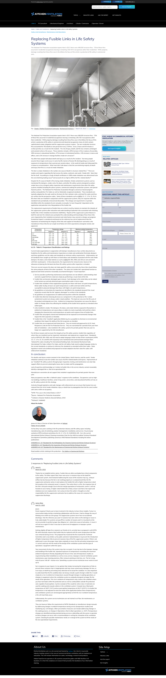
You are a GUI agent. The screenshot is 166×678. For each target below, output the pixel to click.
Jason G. (38, 467)
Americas (92, 129)
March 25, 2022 (40, 469)
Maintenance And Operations (56, 32)
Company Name (107, 212)
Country (121, 230)
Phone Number (106, 221)
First (103, 207)
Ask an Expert (126, 7)
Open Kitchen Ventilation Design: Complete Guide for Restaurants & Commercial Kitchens (120, 172)
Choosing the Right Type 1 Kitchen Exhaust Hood (120, 164)
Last (120, 207)
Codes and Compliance (42, 29)
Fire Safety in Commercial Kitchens (73, 451)
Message (104, 248)
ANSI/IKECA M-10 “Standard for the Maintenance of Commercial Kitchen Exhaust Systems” (60, 447)
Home (32, 29)
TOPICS (76, 15)
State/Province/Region (108, 230)
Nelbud (65, 423)
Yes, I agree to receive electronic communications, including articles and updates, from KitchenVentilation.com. (118, 275)
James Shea (39, 503)
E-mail (104, 239)
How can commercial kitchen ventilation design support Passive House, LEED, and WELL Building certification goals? (122, 181)
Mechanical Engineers (67, 129)
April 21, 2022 (40, 505)
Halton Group (39, 2)
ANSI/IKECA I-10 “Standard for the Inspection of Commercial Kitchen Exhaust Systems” (59, 445)
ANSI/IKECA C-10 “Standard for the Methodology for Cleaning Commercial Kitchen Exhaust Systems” (63, 443)
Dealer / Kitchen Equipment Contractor (46, 129)
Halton (70, 651)
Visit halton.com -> (130, 1)
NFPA (80, 196)
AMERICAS (106, 1)
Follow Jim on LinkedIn (38, 425)
